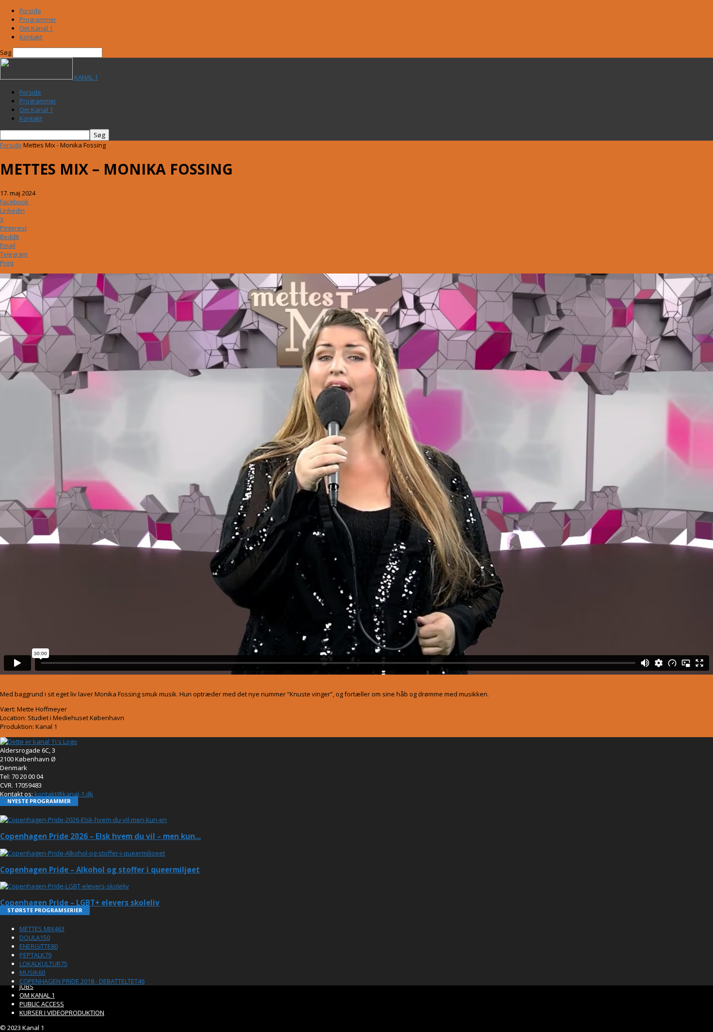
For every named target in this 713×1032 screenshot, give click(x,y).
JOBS (26, 986)
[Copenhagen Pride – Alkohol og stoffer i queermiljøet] (82, 853)
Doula (34, 937)
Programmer (37, 19)
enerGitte (38, 946)
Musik (32, 972)
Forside (30, 10)
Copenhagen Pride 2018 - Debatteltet (82, 981)
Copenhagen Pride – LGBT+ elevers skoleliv (80, 902)
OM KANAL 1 (37, 995)
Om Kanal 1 (36, 28)
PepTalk (35, 955)
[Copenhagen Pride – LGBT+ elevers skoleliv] (64, 886)
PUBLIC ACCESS (41, 1004)
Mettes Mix (42, 928)
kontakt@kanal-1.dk (63, 794)
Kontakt (30, 36)
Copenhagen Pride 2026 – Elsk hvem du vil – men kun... (100, 836)
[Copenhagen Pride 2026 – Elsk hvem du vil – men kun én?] (83, 819)
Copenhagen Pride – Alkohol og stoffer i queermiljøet (100, 869)
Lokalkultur (43, 963)
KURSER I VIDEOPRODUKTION (61, 1012)
